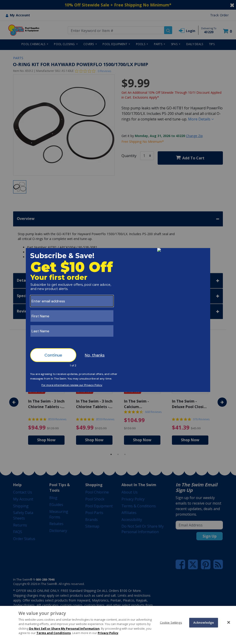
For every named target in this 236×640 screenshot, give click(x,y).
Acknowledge (203, 622)
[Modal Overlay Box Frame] (118, 320)
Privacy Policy (108, 633)
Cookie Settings (171, 622)
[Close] (229, 622)
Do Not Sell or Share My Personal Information (64, 628)
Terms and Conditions (53, 633)
